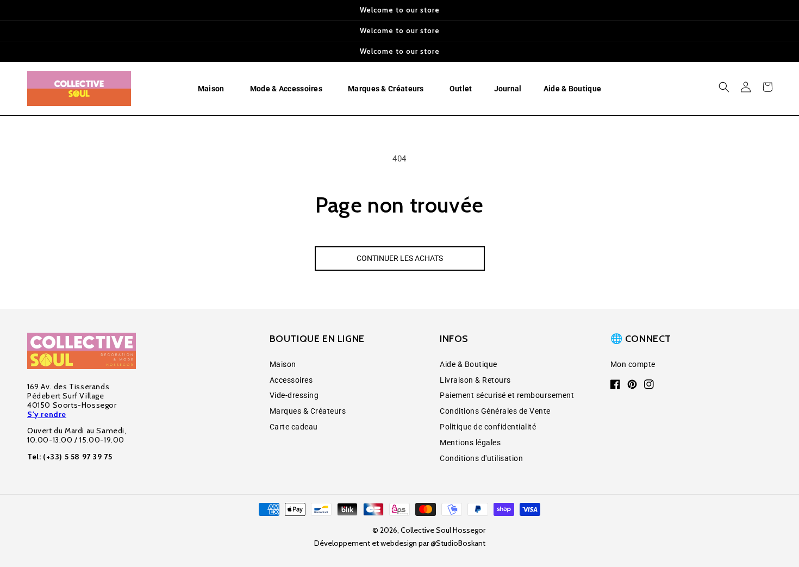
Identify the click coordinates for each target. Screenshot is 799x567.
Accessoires (291, 380)
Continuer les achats (400, 258)
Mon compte (633, 364)
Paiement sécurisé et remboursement (507, 395)
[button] (213, 88)
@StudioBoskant (457, 543)
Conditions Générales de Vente (495, 411)
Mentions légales (470, 442)
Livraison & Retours (475, 380)
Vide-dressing (294, 395)
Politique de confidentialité (488, 426)
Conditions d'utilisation (481, 458)
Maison (283, 364)
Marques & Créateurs (308, 411)
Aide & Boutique (468, 364)
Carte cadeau (294, 426)
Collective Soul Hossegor (443, 530)
